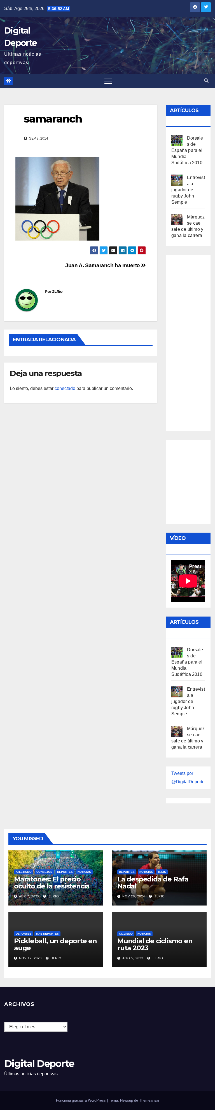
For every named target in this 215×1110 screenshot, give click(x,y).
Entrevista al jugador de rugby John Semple (188, 189)
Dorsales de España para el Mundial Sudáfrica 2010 (187, 150)
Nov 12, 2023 (30, 958)
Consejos (44, 871)
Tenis (162, 871)
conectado (65, 388)
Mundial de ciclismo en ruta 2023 (155, 944)
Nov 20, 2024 (133, 896)
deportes (65, 871)
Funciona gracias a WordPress (81, 1100)
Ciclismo (126, 933)
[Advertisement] (193, 341)
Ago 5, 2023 (132, 958)
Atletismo (24, 871)
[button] (206, 80)
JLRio (57, 291)
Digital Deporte (39, 1063)
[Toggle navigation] (108, 81)
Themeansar (149, 1100)
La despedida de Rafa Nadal (152, 882)
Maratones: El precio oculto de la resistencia (52, 882)
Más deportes (47, 933)
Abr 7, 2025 (29, 896)
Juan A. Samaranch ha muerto (103, 265)
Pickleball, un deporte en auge (55, 944)
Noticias (84, 871)
